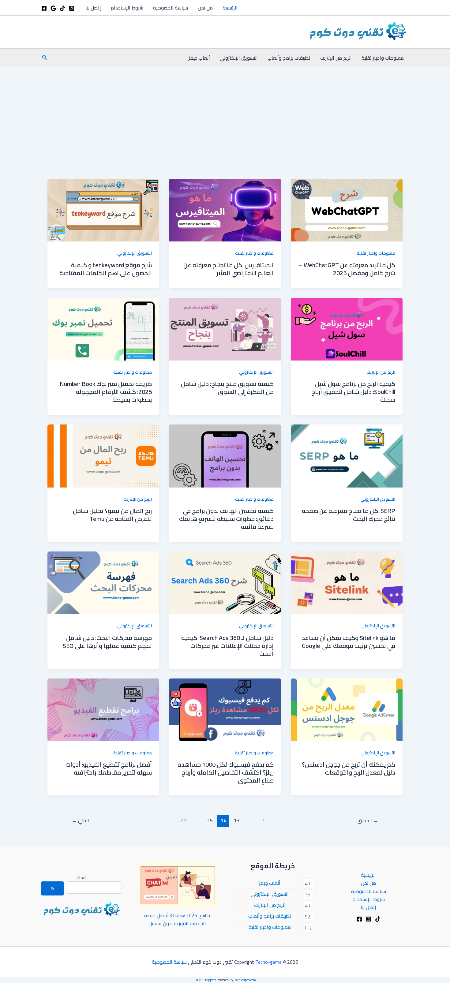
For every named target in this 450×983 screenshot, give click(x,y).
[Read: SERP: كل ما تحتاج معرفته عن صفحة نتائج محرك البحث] (347, 455)
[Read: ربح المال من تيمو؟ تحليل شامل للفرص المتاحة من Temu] (103, 455)
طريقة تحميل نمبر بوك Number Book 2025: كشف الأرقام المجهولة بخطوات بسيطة (106, 391)
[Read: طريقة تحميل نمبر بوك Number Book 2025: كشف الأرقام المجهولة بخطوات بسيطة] (103, 328)
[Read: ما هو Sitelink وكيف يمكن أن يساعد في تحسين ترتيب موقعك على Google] (347, 582)
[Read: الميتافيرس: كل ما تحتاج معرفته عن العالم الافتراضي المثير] (225, 209)
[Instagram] (71, 8)
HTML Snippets (205, 980)
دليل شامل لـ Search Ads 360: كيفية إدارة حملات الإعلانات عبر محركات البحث (227, 645)
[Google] (53, 8)
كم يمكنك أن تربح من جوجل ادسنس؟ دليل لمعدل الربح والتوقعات (348, 768)
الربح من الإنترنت (336, 57)
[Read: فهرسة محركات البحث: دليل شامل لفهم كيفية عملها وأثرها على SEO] (103, 582)
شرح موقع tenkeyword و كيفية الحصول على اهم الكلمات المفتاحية (105, 268)
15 (210, 820)
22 (183, 820)
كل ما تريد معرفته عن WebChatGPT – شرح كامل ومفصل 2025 (347, 268)
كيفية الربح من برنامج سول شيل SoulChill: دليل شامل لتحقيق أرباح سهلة (353, 391)
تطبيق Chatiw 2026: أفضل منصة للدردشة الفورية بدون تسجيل (177, 919)
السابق (368, 820)
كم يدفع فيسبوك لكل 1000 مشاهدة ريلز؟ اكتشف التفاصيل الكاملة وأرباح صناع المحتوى (226, 772)
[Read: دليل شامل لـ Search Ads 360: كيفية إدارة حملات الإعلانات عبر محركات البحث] (225, 582)
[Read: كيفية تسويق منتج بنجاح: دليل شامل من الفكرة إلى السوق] (225, 328)
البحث (81, 878)
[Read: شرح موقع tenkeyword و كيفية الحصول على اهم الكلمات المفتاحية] (103, 209)
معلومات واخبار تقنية (383, 57)
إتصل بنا (93, 7)
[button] (44, 58)
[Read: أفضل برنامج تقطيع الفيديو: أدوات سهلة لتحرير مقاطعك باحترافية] (103, 709)
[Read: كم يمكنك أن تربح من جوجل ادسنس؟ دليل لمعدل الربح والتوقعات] (347, 709)
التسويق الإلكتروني (239, 57)
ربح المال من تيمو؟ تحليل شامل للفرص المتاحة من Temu (112, 514)
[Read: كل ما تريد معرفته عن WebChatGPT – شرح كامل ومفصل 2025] (347, 209)
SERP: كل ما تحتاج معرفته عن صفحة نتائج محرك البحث (348, 514)
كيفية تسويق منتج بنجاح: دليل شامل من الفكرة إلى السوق (227, 387)
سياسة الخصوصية (170, 7)
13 (237, 820)
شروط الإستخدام (127, 7)
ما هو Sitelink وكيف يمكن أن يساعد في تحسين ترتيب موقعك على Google (348, 641)
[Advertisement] (225, 113)
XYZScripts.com (245, 980)
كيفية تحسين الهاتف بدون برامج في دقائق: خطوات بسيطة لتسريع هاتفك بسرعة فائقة (226, 518)
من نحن (205, 7)
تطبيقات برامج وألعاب (289, 57)
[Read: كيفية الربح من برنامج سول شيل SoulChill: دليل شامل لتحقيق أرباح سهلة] (347, 328)
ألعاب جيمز (199, 57)
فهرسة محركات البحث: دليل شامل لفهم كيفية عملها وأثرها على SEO (107, 641)
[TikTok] (62, 8)
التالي (80, 820)
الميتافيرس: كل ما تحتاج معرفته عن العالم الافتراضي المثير (228, 268)
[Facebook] (44, 8)
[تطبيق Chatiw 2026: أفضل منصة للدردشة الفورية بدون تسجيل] (177, 885)
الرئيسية (230, 7)
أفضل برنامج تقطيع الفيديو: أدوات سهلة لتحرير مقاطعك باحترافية (109, 768)
